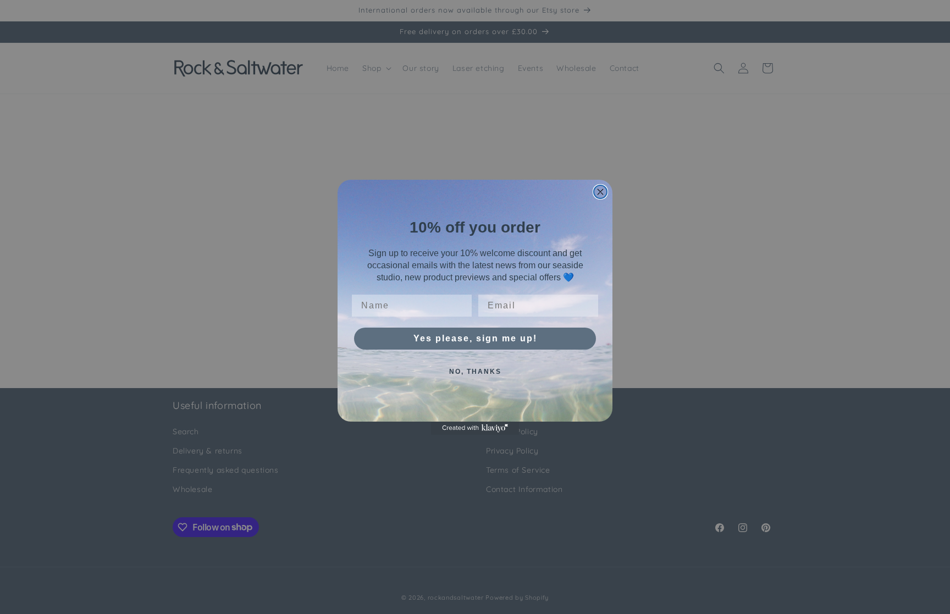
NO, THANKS (475, 371)
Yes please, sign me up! (475, 338)
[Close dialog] (600, 191)
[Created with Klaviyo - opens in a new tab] (475, 428)
